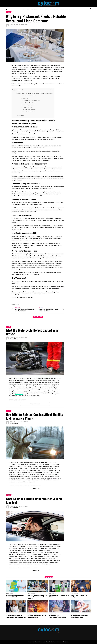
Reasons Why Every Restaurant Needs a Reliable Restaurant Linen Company (35, 93)
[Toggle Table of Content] (51, 90)
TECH (28, 9)
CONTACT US (71, 9)
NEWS (57, 9)
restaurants (60, 286)
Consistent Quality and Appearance (30, 102)
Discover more (52, 478)
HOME (24, 9)
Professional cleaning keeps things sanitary (31, 100)
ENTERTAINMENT (34, 9)
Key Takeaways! (20, 115)
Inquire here (19, 394)
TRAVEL (61, 9)
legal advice (12, 554)
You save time (25, 98)
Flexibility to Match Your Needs (29, 105)
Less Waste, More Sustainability (29, 109)
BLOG (66, 9)
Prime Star (14, 26)
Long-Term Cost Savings (28, 107)
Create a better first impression (29, 111)
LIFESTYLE (52, 9)
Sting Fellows (15, 338)
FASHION (41, 9)
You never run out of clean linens (29, 96)
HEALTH (46, 9)
